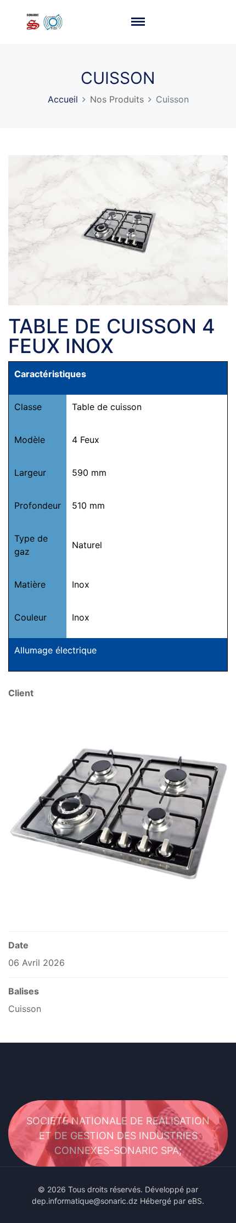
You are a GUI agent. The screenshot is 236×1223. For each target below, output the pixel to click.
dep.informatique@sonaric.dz (85, 1200)
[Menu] (138, 22)
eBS (195, 1200)
